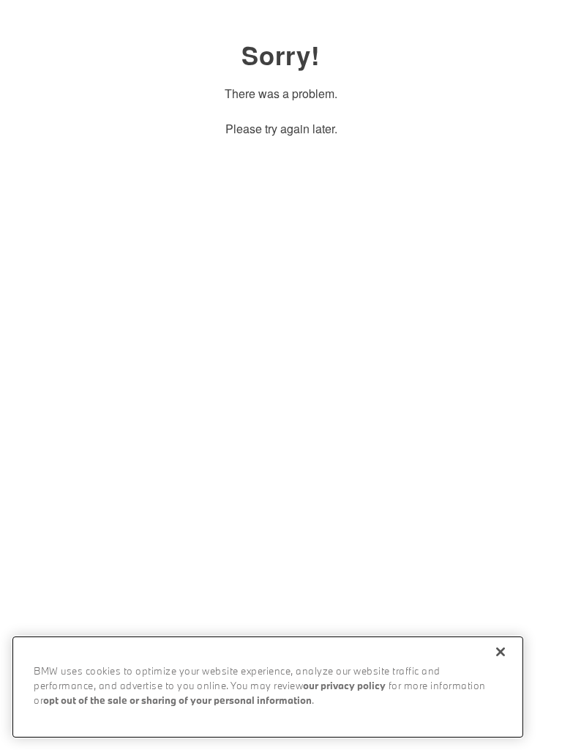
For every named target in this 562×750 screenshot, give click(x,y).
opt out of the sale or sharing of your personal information (177, 701)
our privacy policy (344, 686)
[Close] (500, 652)
